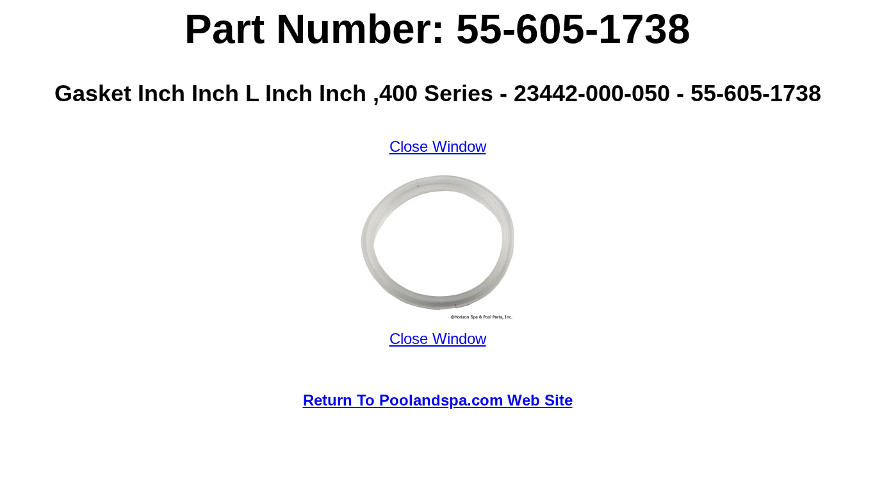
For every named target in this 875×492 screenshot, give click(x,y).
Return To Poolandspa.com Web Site (438, 400)
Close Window (437, 146)
